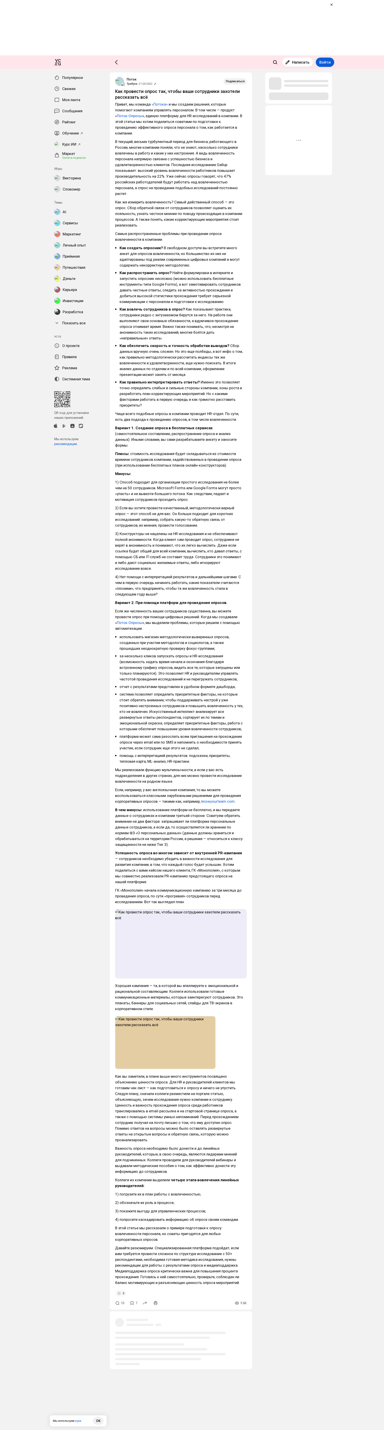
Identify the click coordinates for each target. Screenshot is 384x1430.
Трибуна (132, 83)
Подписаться (235, 81)
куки (78, 1420)
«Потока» (160, 104)
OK (98, 1421)
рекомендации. (66, 444)
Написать (301, 62)
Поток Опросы (129, 116)
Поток (131, 79)
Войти (325, 62)
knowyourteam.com (218, 801)
